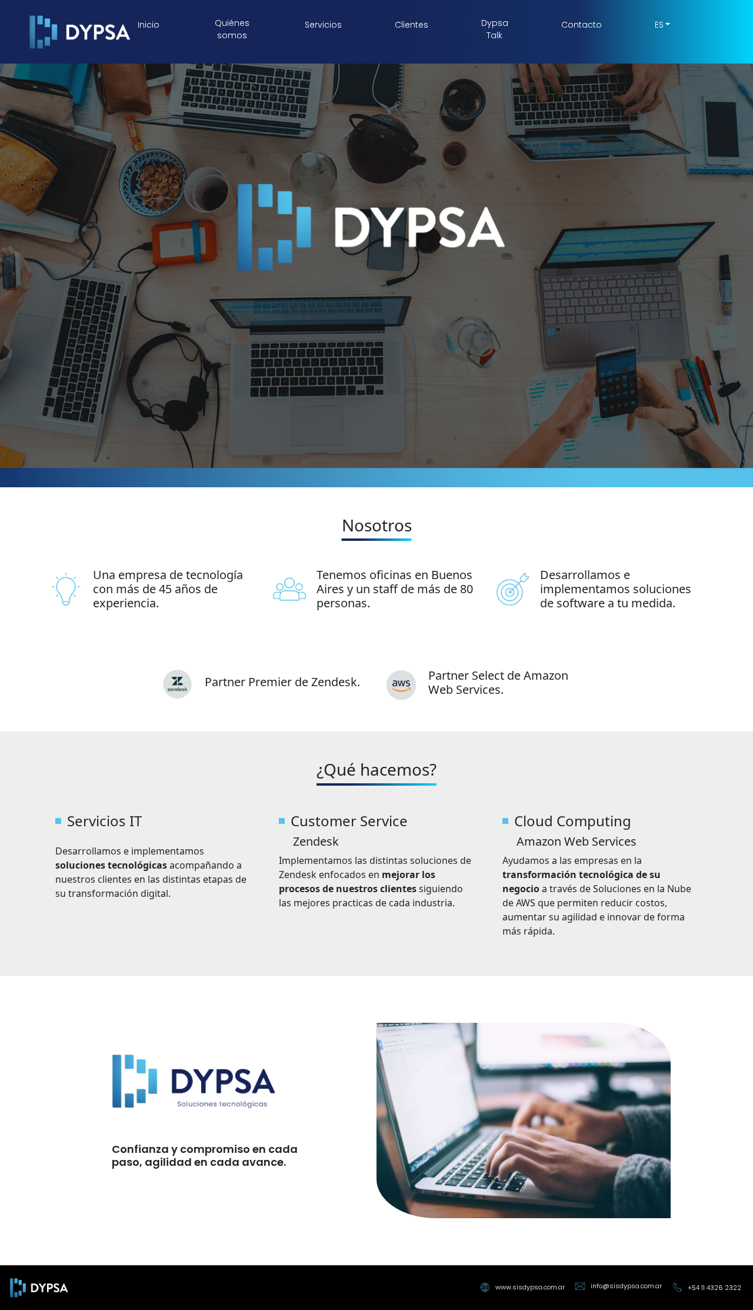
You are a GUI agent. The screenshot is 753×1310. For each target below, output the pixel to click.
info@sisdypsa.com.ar (626, 1286)
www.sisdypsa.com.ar (530, 1287)
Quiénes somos (232, 29)
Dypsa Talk (494, 29)
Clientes (411, 25)
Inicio (148, 25)
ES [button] (659, 25)
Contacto (581, 25)
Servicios (323, 25)
